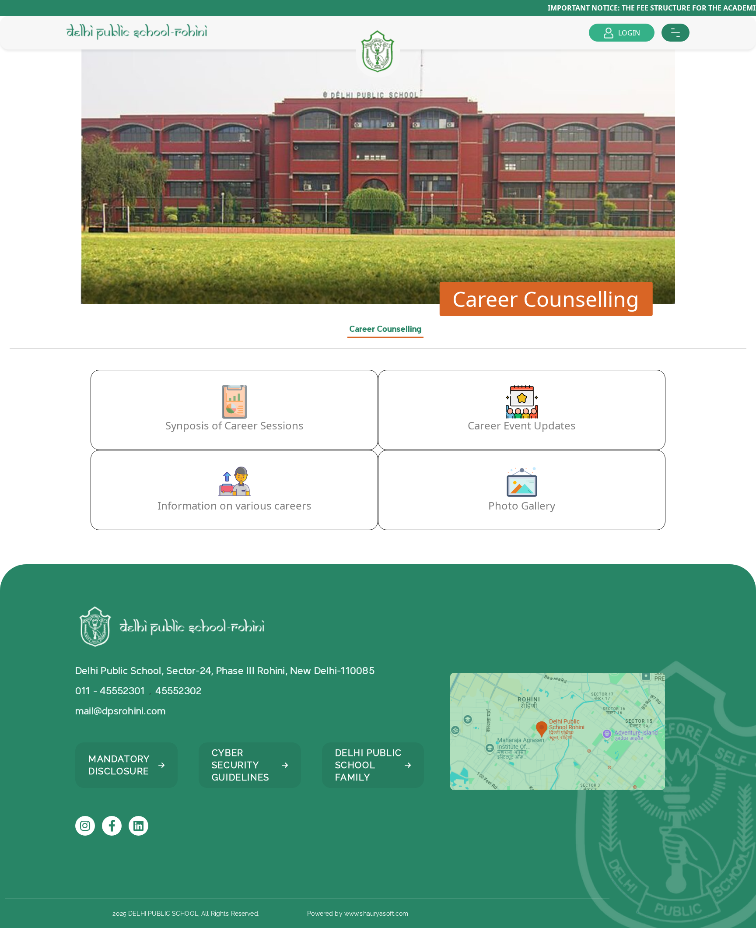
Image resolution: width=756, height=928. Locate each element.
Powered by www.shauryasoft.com (357, 913)
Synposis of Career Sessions (234, 425)
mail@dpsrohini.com (120, 711)
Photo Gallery (521, 505)
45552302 (179, 691)
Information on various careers (235, 505)
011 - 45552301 (110, 691)
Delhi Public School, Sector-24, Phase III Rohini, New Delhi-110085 (224, 671)
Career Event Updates (522, 425)
